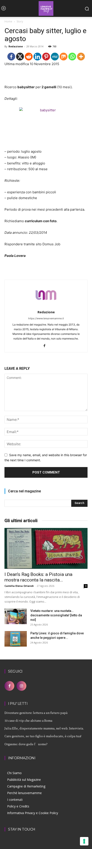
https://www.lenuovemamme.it (46, 318)
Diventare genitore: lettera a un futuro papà (35, 713)
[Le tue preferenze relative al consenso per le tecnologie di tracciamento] (84, 841)
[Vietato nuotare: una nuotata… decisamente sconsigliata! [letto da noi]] (15, 616)
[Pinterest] (46, 56)
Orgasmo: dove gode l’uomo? (26, 744)
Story (20, 21)
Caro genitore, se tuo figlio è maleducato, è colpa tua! (42, 736)
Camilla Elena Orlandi (19, 585)
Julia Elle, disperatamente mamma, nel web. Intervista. (44, 728)
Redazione (15, 46)
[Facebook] (11, 56)
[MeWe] (55, 56)
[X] (20, 56)
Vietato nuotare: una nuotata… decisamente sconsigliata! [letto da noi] (56, 615)
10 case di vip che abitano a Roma (28, 720)
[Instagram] (21, 686)
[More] (81, 56)
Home (8, 21)
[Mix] (63, 56)
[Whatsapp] (72, 56)
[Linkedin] (37, 56)
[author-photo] (46, 306)
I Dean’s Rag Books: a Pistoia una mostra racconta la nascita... (38, 577)
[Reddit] (29, 56)
